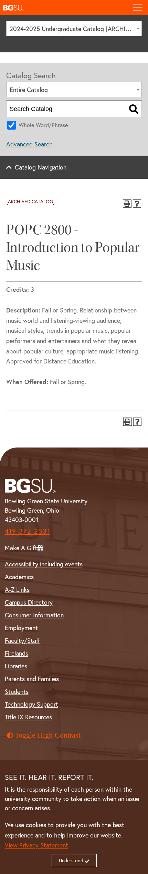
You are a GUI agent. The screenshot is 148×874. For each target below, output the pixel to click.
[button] (63, 7)
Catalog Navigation (40, 167)
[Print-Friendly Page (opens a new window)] (127, 203)
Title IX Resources (28, 717)
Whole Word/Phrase (43, 124)
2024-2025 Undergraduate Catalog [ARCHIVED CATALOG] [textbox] (75, 28)
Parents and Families (32, 679)
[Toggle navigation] (137, 7)
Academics (19, 577)
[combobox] (74, 28)
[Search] (134, 108)
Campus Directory (29, 602)
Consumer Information (34, 615)
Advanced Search (29, 144)
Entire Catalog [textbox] (29, 89)
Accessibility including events (44, 564)
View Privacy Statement (36, 845)
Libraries (16, 666)
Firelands (16, 653)
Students (17, 691)
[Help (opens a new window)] (137, 203)
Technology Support (31, 704)
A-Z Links (17, 589)
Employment (21, 628)
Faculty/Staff (22, 640)
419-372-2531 (27, 531)
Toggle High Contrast (48, 735)
